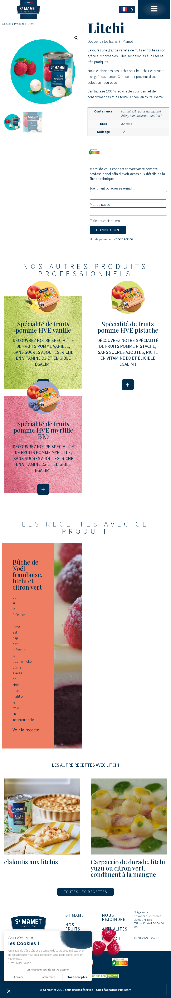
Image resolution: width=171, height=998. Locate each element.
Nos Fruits (72, 927)
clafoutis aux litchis (31, 862)
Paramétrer (48, 977)
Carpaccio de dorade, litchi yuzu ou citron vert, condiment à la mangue (128, 868)
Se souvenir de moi (106, 221)
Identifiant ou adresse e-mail (111, 188)
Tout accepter (77, 977)
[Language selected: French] (127, 9)
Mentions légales (146, 938)
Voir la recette (26, 730)
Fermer (18, 977)
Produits (19, 24)
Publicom (124, 990)
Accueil (6, 24)
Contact (111, 938)
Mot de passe (100, 204)
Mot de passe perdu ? (103, 239)
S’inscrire (125, 239)
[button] (9, 991)
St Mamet (76, 915)
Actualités (114, 929)
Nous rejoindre (113, 917)
